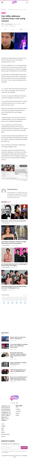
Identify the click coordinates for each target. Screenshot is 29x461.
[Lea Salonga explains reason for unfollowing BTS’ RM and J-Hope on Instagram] (14, 255)
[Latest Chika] (14, 2)
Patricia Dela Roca (9, 24)
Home (9, 9)
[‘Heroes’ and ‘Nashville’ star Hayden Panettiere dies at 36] (5, 364)
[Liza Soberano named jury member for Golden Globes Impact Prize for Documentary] (14, 232)
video (14, 65)
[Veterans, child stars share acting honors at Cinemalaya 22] (5, 338)
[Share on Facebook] (5, 29)
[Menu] (2, 2)
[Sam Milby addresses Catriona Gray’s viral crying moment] (14, 40)
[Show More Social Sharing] (26, 29)
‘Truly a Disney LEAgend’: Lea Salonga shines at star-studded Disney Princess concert (18, 346)
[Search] (27, 2)
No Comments (5, 25)
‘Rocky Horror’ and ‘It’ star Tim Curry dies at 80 (13, 221)
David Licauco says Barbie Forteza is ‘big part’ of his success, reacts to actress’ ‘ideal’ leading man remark (18, 378)
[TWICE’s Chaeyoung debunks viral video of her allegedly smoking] (5, 371)
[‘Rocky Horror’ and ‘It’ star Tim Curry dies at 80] (14, 211)
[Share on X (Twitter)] (13, 29)
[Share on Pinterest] (21, 29)
